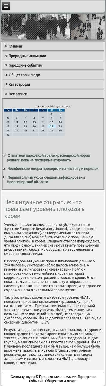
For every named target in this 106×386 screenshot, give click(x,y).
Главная (15, 46)
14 (43, 122)
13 (34, 122)
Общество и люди (24, 75)
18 (16, 126)
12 (25, 122)
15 (51, 122)
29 (51, 130)
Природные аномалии (27, 56)
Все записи (18, 94)
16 (60, 122)
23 (60, 126)
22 (51, 126)
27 (34, 130)
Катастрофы (19, 84)
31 (8, 134)
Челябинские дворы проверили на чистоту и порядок (53, 169)
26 (25, 130)
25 (16, 130)
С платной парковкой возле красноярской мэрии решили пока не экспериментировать (48, 157)
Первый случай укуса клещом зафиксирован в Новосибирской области (46, 179)
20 (34, 126)
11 (16, 122)
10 (8, 122)
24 (8, 130)
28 (43, 130)
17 (8, 126)
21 (43, 126)
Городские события (25, 65)
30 (60, 130)
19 (25, 126)
